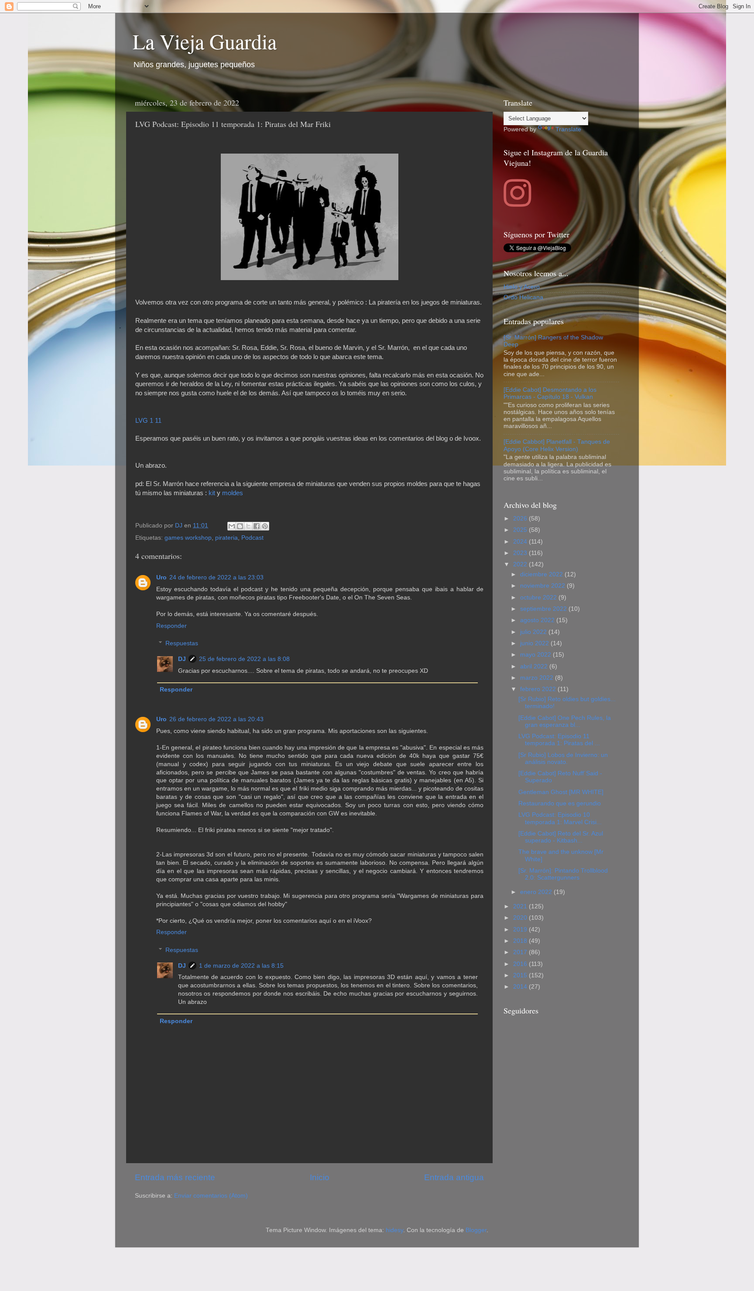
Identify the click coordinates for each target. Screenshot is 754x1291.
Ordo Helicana (523, 297)
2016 (521, 964)
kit (213, 493)
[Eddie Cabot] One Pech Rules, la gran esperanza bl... (564, 721)
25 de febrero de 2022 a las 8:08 (244, 659)
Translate (568, 129)
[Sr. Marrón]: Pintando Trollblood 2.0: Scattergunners (563, 874)
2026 (521, 518)
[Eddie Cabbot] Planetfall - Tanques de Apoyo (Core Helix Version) (557, 445)
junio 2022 (535, 643)
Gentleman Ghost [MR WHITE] (560, 792)
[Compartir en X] (248, 526)
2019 (521, 929)
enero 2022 (537, 892)
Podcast (252, 537)
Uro (161, 577)
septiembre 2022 (544, 609)
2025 (521, 530)
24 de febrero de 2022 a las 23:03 (216, 577)
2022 (521, 564)
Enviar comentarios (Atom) (211, 1195)
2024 (521, 541)
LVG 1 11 (148, 420)
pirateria (226, 537)
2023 (521, 553)
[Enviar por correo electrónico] (231, 526)
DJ (182, 659)
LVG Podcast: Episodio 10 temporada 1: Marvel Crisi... (560, 818)
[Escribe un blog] (240, 526)
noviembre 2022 (543, 585)
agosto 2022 (538, 620)
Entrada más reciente (175, 1177)
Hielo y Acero (522, 287)
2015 (521, 975)
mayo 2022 (536, 654)
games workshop (188, 537)
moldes (232, 493)
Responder (171, 626)
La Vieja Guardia (205, 41)
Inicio (319, 1177)
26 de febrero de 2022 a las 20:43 (216, 719)
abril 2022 (534, 666)
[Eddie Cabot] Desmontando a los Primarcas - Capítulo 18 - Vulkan (550, 393)
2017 (521, 952)
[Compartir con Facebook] (256, 526)
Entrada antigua (454, 1177)
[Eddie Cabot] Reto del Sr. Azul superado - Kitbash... (560, 837)
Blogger (476, 1230)
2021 (521, 906)
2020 (521, 917)
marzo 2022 (537, 678)
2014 (521, 986)
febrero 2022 (539, 689)
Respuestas (181, 643)
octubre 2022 (539, 597)
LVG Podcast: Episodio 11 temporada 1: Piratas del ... (559, 740)
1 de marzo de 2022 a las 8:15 (241, 965)
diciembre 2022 (542, 574)
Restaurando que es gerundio (559, 803)
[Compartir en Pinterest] (264, 526)
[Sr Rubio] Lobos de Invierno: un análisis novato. (563, 758)
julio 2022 (534, 632)
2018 (521, 941)
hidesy (394, 1230)
